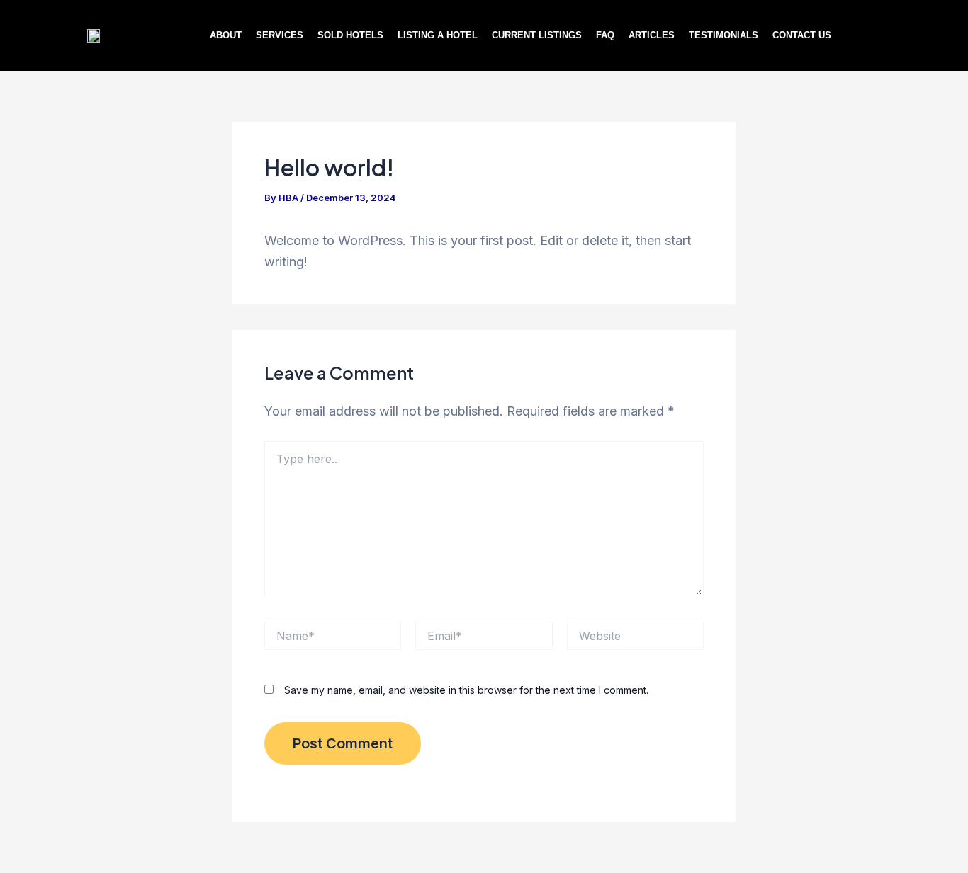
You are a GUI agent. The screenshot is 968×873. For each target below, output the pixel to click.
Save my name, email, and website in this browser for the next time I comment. (466, 690)
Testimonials (723, 35)
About (226, 35)
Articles (652, 35)
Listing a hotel (438, 35)
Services (279, 35)
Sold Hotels (350, 35)
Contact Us (801, 35)
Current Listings (537, 35)
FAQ (605, 35)
